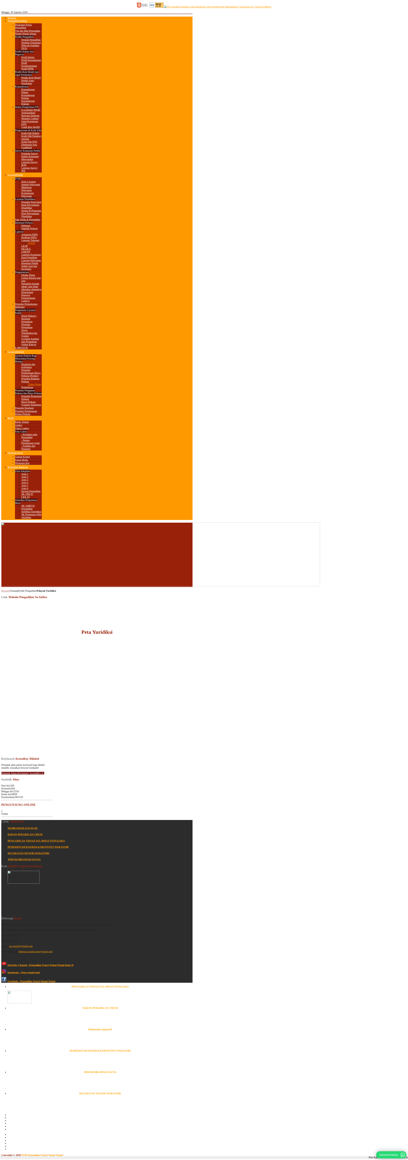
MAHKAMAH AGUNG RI (22, 828)
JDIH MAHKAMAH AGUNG (24, 859)
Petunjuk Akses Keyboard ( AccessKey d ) (22, 773)
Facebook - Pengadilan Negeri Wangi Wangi (31, 981)
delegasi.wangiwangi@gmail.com (35, 951)
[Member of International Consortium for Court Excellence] (217, 6)
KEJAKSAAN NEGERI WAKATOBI (28, 853)
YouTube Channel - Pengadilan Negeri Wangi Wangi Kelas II (40, 965)
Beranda (5, 590)
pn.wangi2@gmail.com (21, 946)
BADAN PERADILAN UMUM (25, 834)
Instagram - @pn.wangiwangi (23, 972)
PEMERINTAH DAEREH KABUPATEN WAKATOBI (38, 847)
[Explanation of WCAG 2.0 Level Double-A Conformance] (143, 6)
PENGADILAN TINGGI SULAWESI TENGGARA (36, 840)
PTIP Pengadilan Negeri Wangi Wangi (42, 1155)
